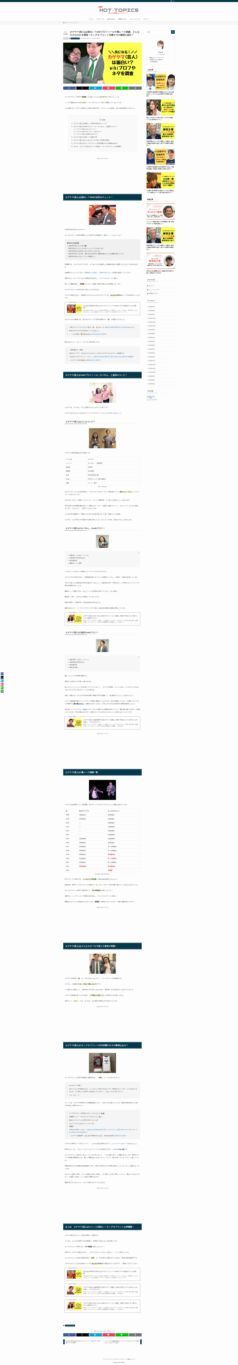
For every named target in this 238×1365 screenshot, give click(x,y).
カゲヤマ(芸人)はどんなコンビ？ (86, 129)
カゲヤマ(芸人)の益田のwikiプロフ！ (87, 134)
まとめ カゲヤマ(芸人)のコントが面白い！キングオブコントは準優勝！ (98, 146)
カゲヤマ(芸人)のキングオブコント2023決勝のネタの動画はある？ (96, 143)
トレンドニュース (75, 38)
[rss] (171, 1)
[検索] (173, 1)
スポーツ (151, 285)
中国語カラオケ (153, 293)
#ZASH (124, 356)
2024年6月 (151, 341)
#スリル (132, 1129)
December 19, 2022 (98, 334)
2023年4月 (151, 384)
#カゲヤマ (125, 1129)
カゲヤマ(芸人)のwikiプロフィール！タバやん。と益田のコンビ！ (95, 126)
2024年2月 (151, 357)
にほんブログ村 (151, 399)
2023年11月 (151, 368)
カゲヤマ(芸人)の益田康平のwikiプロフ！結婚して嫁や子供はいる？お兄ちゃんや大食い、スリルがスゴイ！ (110, 721)
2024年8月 (151, 333)
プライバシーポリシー (120, 1359)
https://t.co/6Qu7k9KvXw (113, 327)
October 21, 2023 (119, 1135)
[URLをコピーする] (135, 88)
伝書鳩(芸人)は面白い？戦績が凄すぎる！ (98, 272)
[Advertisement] (102, 173)
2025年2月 (151, 314)
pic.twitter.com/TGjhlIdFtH (77, 1132)
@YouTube (126, 327)
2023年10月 (152, 372)
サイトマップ (108, 1359)
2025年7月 (151, 306)
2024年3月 (151, 353)
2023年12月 (152, 364)
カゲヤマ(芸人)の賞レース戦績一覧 (85, 137)
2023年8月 (151, 380)
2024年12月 (152, 318)
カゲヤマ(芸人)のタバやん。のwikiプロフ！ (89, 131)
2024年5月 (151, 345)
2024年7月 (151, 337)
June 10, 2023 (94, 360)
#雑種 (130, 356)
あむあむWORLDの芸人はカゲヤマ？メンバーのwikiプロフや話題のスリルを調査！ (109, 307)
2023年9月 (151, 376)
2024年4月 (151, 349)
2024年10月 (152, 326)
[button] (69, 88)
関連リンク (131, 1359)
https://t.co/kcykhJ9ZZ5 (101, 356)
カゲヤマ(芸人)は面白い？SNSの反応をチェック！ (90, 123)
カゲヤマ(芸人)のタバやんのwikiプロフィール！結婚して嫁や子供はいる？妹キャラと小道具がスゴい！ (110, 617)
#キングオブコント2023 (112, 1129)
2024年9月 (151, 330)
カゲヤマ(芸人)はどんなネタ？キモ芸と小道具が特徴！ (92, 140)
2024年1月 (151, 360)
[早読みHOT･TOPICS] (119, 9)
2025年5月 (151, 310)
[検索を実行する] (173, 32)
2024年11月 (151, 322)
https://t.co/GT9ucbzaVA (95, 1129)
